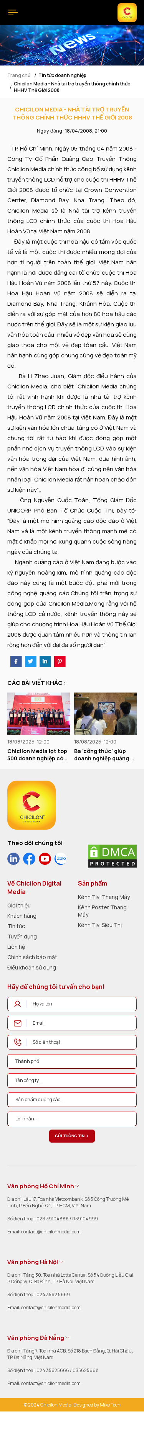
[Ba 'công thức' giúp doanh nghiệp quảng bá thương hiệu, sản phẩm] (67, 713)
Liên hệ (16, 946)
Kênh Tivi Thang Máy (104, 897)
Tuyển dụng (22, 936)
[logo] (31, 805)
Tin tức (16, 926)
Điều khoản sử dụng (31, 967)
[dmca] (112, 856)
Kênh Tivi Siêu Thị (100, 924)
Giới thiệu (19, 905)
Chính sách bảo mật (32, 957)
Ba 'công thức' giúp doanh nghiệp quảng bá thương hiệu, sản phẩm (67, 754)
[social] (13, 859)
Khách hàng (21, 915)
